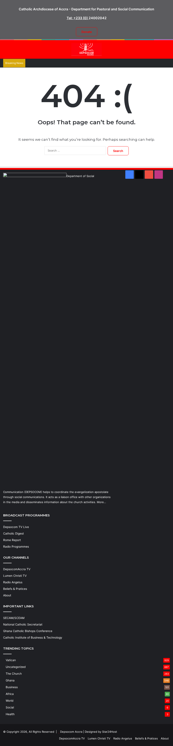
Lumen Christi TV (15, 575)
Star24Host (109, 731)
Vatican (11, 660)
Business (12, 687)
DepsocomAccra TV (16, 569)
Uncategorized (16, 667)
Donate (86, 32)
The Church (14, 673)
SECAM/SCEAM (13, 618)
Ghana (10, 680)
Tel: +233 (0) (78, 18)
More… (101, 502)
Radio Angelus (12, 582)
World (9, 700)
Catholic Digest (13, 533)
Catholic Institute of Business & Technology (32, 637)
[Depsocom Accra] (86, 49)
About (7, 595)
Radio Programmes (16, 546)
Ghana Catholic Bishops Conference (27, 631)
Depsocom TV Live (16, 527)
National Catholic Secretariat (22, 624)
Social (10, 707)
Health (10, 714)
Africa (10, 694)
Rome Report (12, 540)
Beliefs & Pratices (15, 588)
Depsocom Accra (71, 731)
